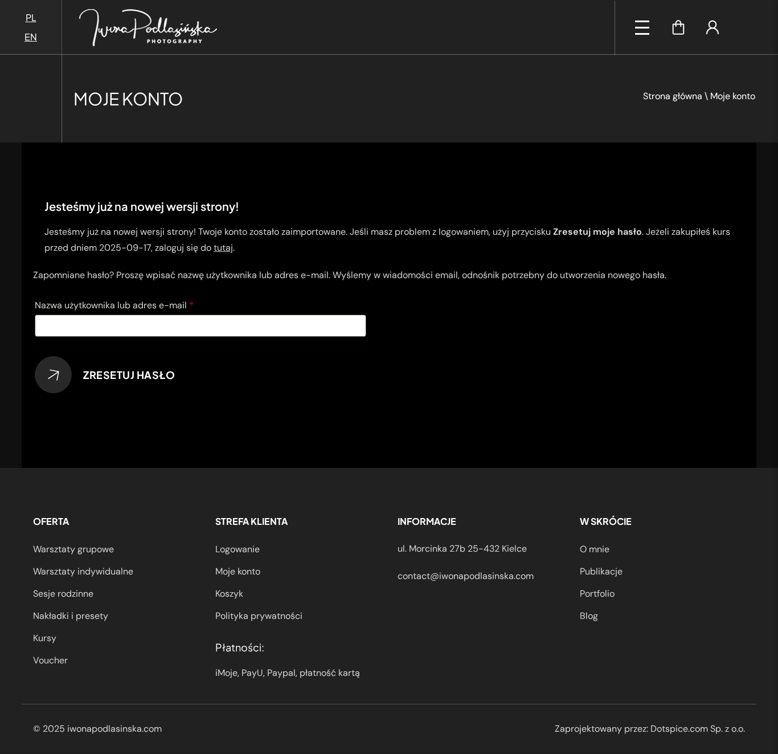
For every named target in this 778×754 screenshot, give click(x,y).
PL (31, 17)
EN (30, 37)
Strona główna (672, 96)
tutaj (223, 248)
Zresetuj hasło (129, 374)
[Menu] (642, 28)
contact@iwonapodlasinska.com (466, 576)
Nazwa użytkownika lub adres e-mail (137, 305)
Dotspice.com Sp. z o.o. (697, 729)
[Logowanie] (712, 27)
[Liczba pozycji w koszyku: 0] (678, 27)
